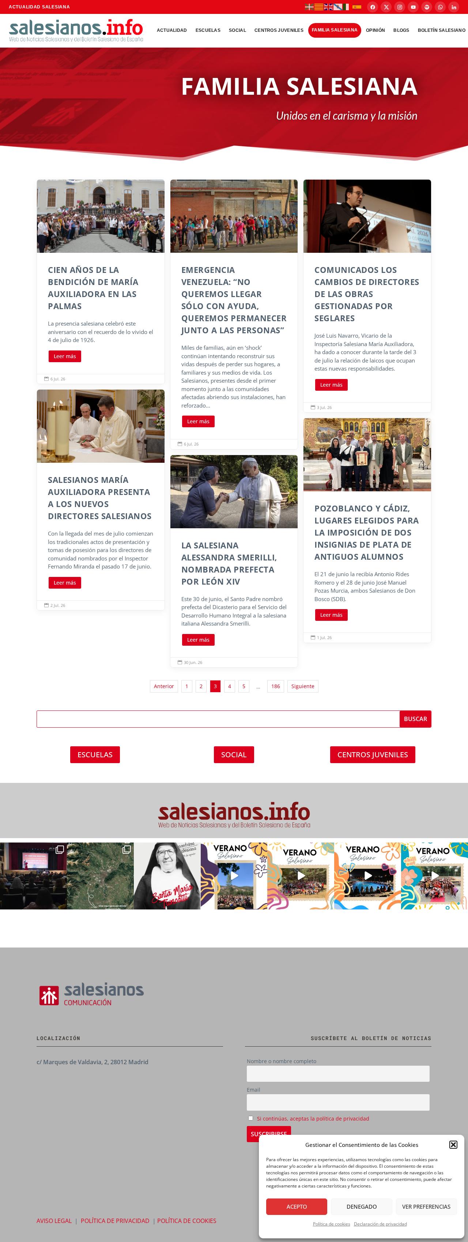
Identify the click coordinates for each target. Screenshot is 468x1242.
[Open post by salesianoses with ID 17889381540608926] (167, 876)
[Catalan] (319, 6)
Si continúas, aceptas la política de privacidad (313, 1118)
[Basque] (309, 6)
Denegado (362, 1206)
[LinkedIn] (453, 6)
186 (275, 686)
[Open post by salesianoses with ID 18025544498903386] (100, 876)
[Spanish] (357, 6)
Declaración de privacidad (380, 1224)
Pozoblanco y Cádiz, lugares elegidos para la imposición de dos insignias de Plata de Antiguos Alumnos (367, 530)
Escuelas (208, 30)
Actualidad (172, 30)
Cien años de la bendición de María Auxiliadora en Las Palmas (101, 282)
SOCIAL (234, 754)
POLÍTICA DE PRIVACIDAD (115, 1221)
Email (253, 1089)
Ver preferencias (426, 1206)
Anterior (164, 686)
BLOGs (401, 30)
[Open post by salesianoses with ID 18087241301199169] (33, 876)
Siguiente (302, 686)
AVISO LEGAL (54, 1221)
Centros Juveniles (278, 30)
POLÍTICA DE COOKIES (186, 1221)
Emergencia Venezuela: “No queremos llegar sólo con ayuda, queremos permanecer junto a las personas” (234, 314)
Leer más (65, 356)
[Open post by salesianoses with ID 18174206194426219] (434, 876)
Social (237, 30)
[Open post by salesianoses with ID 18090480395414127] (300, 876)
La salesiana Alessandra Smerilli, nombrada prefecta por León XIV (234, 561)
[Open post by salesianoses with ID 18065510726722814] (234, 876)
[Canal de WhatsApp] (440, 6)
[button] (453, 1144)
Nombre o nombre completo (281, 1061)
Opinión (375, 30)
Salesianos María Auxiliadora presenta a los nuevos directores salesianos (101, 500)
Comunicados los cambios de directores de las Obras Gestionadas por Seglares (367, 296)
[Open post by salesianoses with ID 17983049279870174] (367, 876)
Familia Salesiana (335, 30)
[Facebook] (372, 6)
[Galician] (338, 6)
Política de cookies (331, 1224)
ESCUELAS (95, 754)
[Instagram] (399, 6)
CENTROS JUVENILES (372, 754)
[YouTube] (413, 6)
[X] (386, 6)
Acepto (297, 1206)
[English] (328, 6)
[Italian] (347, 6)
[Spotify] (426, 6)
